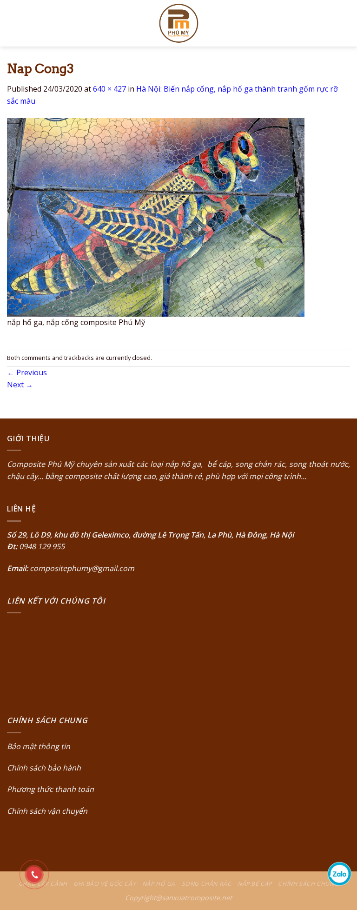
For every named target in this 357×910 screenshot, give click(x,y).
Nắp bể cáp (255, 884)
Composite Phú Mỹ (40, 464)
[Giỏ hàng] (345, 23)
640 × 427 (109, 89)
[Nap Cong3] (155, 217)
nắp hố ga (183, 464)
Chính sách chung (308, 884)
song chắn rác (260, 464)
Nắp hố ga (159, 884)
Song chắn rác (206, 884)
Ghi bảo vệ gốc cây (104, 884)
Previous (27, 372)
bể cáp (218, 464)
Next (20, 384)
